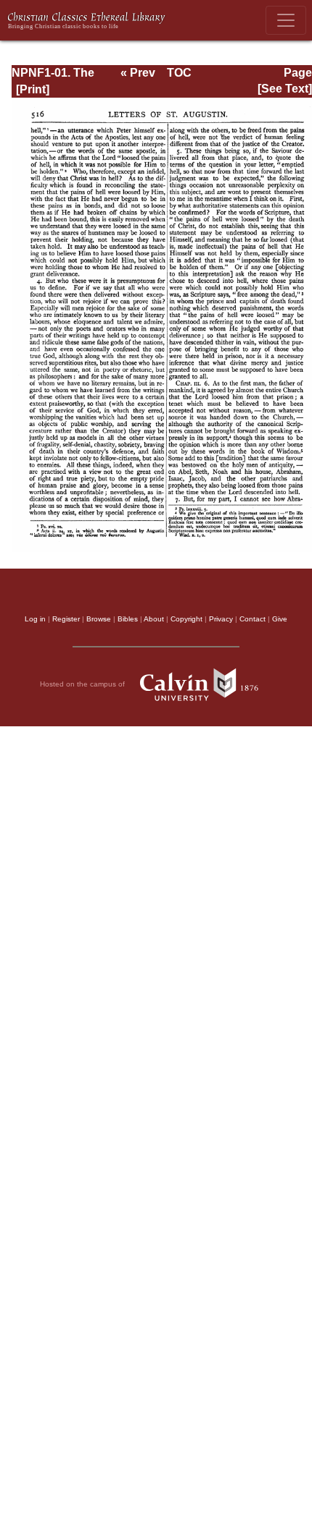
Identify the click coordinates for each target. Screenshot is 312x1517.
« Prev (137, 73)
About (154, 619)
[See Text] (285, 88)
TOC (179, 73)
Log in (35, 619)
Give (279, 619)
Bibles (128, 619)
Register (66, 619)
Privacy (221, 619)
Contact (252, 619)
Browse (98, 619)
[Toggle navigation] (286, 20)
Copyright (186, 619)
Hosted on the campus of (83, 683)
